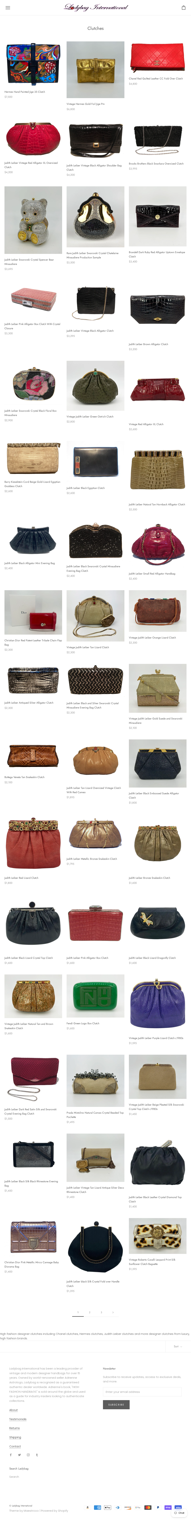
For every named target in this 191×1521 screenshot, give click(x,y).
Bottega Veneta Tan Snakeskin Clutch (24, 777)
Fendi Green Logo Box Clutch (83, 1023)
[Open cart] (183, 8)
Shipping (15, 1437)
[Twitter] (19, 1455)
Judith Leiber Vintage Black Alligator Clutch (90, 331)
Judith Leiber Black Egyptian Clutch (86, 488)
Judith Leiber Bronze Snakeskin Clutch (149, 878)
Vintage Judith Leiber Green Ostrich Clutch (90, 416)
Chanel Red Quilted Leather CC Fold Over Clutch (156, 78)
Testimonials (17, 1419)
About (13, 1410)
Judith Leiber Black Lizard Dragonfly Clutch (152, 958)
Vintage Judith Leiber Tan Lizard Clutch (88, 647)
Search (14, 1477)
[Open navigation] (8, 7)
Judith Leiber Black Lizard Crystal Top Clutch (28, 958)
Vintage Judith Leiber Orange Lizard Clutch (152, 637)
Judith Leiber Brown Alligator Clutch (148, 344)
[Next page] (113, 1312)
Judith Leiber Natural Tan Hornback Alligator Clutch (157, 504)
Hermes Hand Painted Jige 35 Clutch (24, 92)
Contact (15, 1446)
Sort (176, 1346)
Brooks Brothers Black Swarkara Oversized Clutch (156, 163)
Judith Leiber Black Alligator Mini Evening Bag (29, 563)
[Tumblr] (37, 1455)
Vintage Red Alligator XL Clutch (146, 424)
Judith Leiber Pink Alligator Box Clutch (87, 958)
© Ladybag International (20, 1505)
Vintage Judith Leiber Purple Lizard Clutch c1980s (156, 1038)
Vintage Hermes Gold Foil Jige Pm (86, 104)
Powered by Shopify (54, 1511)
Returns (14, 1428)
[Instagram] (28, 1455)
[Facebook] (10, 1455)
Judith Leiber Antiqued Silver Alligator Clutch (28, 703)
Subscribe (116, 1404)
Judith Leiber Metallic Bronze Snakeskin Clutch (92, 859)
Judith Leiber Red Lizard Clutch (21, 878)
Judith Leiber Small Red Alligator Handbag (152, 573)
